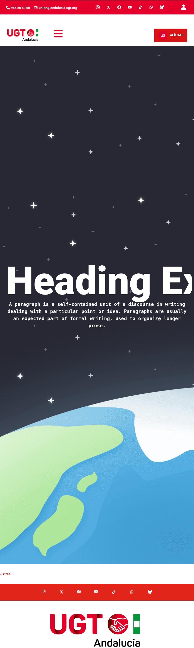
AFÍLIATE (177, 35)
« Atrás (5, 574)
